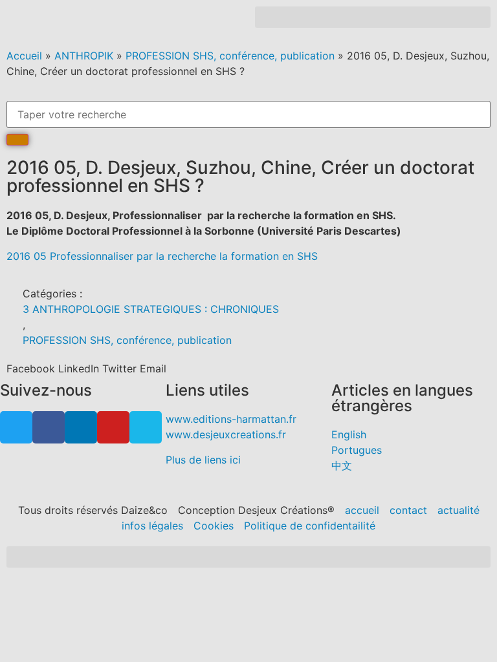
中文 (341, 465)
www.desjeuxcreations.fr (226, 434)
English (348, 434)
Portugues (356, 449)
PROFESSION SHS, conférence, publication (230, 55)
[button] (373, 17)
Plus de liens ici (203, 459)
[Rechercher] (17, 139)
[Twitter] (16, 427)
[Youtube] (113, 427)
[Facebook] (48, 427)
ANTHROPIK (83, 55)
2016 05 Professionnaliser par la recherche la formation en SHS (162, 256)
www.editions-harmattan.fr (231, 418)
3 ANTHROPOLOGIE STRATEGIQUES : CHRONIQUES (151, 309)
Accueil (24, 55)
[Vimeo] (145, 427)
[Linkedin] (81, 427)
